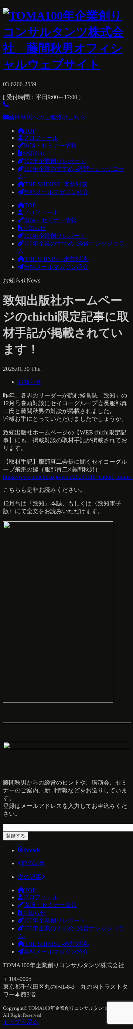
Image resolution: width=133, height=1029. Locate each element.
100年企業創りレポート (55, 161)
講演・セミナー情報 (50, 145)
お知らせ (34, 153)
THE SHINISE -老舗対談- (56, 184)
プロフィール (40, 138)
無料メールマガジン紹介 (56, 192)
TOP (30, 131)
